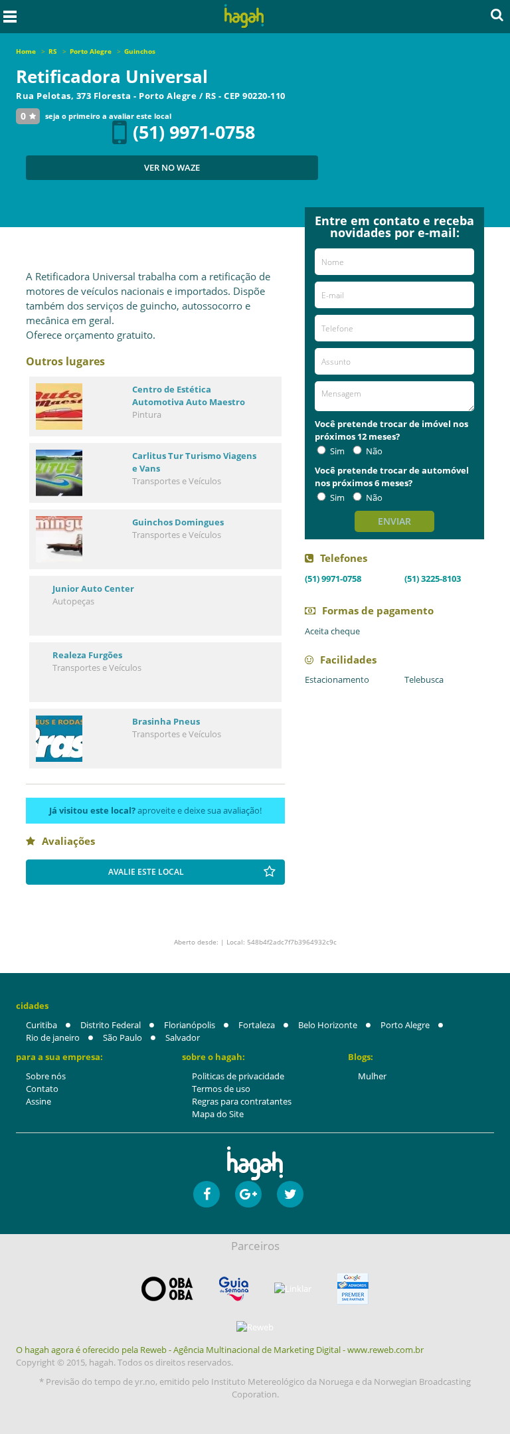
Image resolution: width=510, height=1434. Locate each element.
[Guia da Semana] (233, 1289)
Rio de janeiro (53, 1037)
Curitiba (41, 1025)
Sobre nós (46, 1076)
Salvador (182, 1037)
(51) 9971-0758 (194, 132)
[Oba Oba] (167, 1289)
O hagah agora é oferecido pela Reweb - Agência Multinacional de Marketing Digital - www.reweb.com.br (220, 1350)
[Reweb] (255, 1327)
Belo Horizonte (327, 1025)
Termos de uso (221, 1089)
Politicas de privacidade (238, 1076)
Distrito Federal (110, 1025)
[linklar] (292, 1289)
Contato (42, 1089)
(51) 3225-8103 (432, 578)
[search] (497, 15)
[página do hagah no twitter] (290, 1194)
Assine (38, 1101)
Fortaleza (256, 1025)
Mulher (372, 1076)
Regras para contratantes (242, 1101)
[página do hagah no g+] (248, 1194)
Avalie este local (146, 871)
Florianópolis (189, 1025)
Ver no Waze (172, 167)
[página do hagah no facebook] (206, 1194)
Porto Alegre (405, 1025)
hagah (244, 16)
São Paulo (122, 1037)
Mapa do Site (218, 1114)
